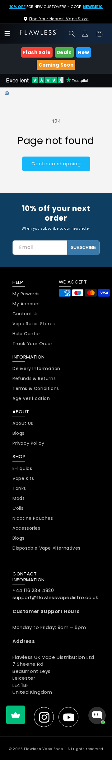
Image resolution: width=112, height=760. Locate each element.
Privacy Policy (28, 443)
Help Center (26, 334)
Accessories (26, 528)
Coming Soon (56, 65)
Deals (64, 52)
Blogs (18, 433)
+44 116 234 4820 (33, 590)
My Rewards (26, 294)
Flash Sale (37, 52)
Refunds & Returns (34, 379)
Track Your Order (32, 344)
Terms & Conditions (35, 389)
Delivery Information (36, 369)
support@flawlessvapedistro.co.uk (55, 597)
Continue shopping (56, 163)
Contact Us (25, 314)
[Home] (7, 93)
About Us (22, 423)
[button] (72, 33)
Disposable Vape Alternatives (46, 548)
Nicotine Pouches (32, 518)
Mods (18, 498)
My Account (26, 304)
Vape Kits (23, 478)
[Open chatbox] (97, 715)
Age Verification (31, 398)
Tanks (19, 488)
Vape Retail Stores (33, 324)
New (83, 52)
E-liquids (22, 468)
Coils (18, 508)
